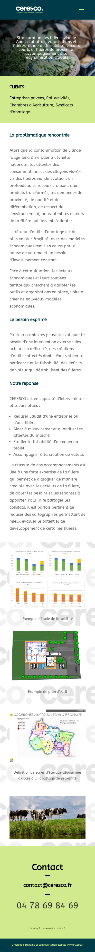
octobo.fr (61, 928)
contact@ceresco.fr (47, 885)
